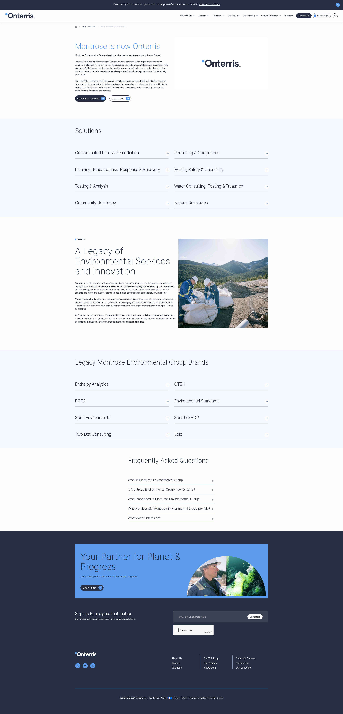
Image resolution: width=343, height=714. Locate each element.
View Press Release (209, 4)
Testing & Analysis (91, 186)
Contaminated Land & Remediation (107, 152)
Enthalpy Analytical (92, 384)
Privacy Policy (180, 698)
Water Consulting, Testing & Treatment (209, 186)
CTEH (179, 384)
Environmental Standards (196, 401)
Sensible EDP (186, 417)
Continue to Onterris (88, 98)
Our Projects (234, 15)
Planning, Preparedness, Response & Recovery (117, 169)
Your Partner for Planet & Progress (130, 561)
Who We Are (88, 26)
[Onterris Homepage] (76, 26)
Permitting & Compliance (197, 152)
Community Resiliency (95, 202)
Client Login (322, 15)
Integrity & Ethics (216, 698)
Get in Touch (89, 587)
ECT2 (80, 401)
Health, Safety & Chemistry (198, 169)
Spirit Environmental (93, 417)
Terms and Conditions (197, 698)
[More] (194, 16)
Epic (178, 434)
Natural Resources (191, 202)
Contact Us (303, 15)
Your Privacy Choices (158, 698)
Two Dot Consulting (93, 434)
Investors (288, 15)
